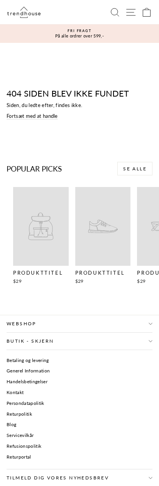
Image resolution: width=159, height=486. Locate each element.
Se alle (135, 169)
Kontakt (15, 392)
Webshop (21, 323)
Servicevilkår (20, 435)
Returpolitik (19, 414)
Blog (11, 424)
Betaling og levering (28, 360)
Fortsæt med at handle (32, 116)
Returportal (19, 457)
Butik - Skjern (30, 341)
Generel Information (28, 371)
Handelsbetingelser (27, 381)
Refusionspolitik (24, 446)
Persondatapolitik (25, 403)
